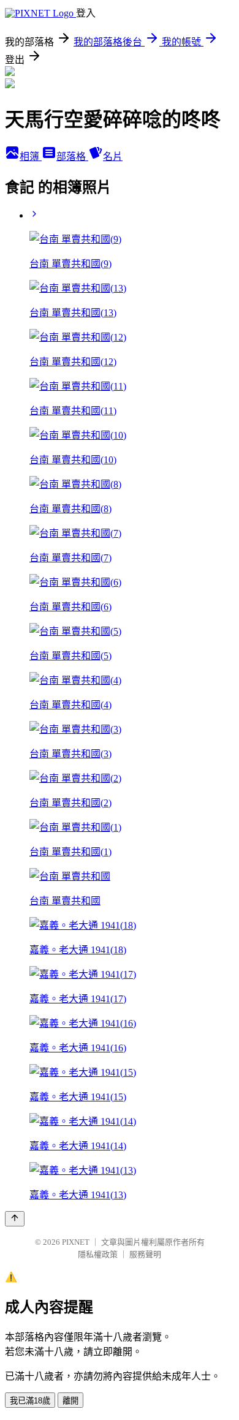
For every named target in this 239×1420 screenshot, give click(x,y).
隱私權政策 (98, 1254)
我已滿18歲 (30, 1400)
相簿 (31, 156)
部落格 (72, 156)
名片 (113, 156)
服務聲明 (145, 1254)
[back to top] (15, 1218)
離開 (70, 1400)
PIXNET (75, 1242)
